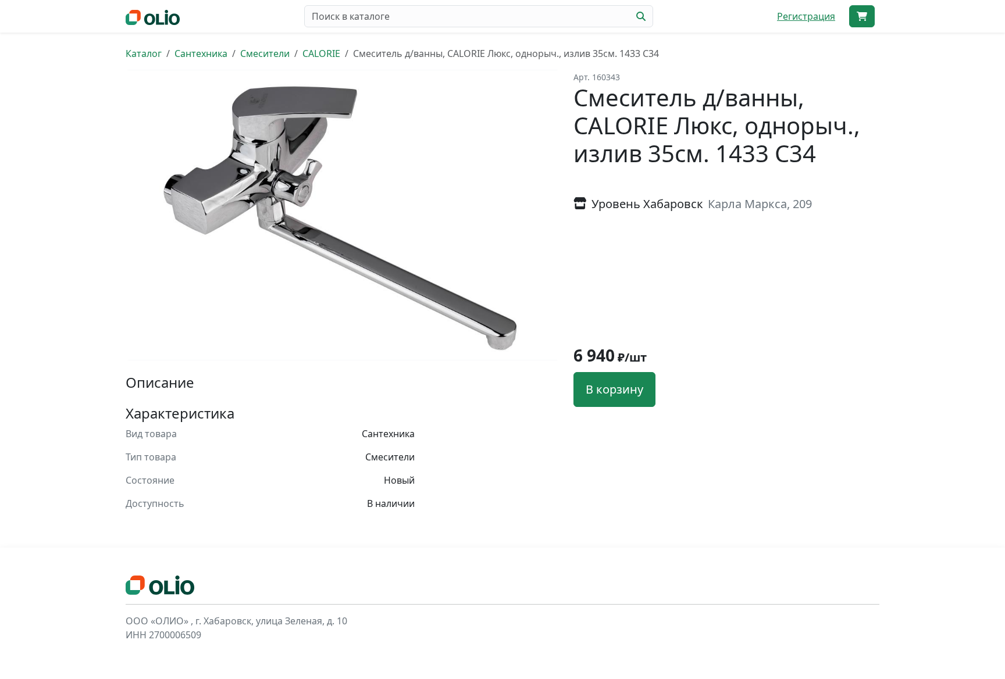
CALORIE (321, 53)
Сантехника (200, 53)
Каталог (144, 53)
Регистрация (806, 16)
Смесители (265, 53)
